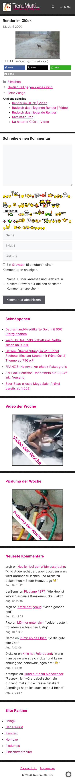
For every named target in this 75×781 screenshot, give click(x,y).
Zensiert (11, 733)
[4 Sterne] (11, 61)
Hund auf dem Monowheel (43, 674)
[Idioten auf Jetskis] (37, 440)
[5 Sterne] (14, 61)
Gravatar (18, 264)
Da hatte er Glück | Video (30, 122)
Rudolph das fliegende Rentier (34, 112)
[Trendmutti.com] (22, 7)
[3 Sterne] (9, 61)
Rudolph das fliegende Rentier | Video (40, 107)
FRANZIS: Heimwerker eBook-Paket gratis (36, 366)
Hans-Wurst (14, 727)
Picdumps (12, 746)
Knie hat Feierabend (37, 653)
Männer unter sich (30, 622)
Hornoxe (11, 739)
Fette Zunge (16, 93)
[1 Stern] (4, 61)
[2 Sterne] (6, 61)
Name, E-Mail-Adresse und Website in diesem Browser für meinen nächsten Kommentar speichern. (35, 283)
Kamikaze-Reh (22, 117)
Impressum (47, 768)
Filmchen (14, 82)
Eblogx (10, 721)
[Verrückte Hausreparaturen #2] (37, 515)
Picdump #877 (34, 591)
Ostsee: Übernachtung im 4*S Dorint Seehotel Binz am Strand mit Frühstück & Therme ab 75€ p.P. (35, 355)
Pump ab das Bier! (33, 638)
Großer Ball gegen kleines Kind (30, 87)
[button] (53, 7)
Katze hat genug (29, 607)
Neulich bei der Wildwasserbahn (41, 566)
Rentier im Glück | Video (29, 103)
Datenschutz (28, 768)
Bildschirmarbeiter (18, 752)
